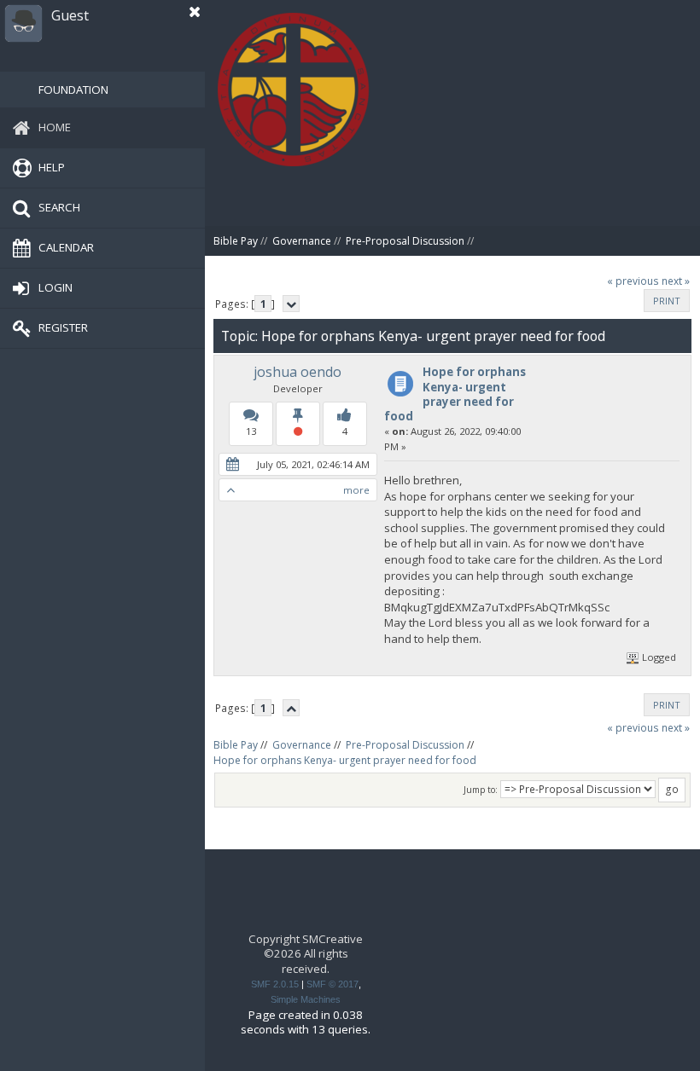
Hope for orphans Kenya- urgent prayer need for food (455, 394)
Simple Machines (306, 999)
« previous (633, 281)
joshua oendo (297, 371)
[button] (195, 12)
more (356, 489)
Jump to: (481, 790)
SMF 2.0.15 (275, 984)
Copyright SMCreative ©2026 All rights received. (305, 953)
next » (676, 281)
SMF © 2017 (332, 984)
